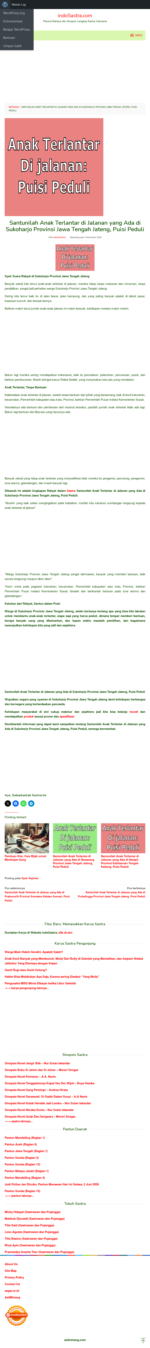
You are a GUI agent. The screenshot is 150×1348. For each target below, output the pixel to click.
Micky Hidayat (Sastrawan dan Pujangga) (33, 1212)
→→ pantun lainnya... (19, 1195)
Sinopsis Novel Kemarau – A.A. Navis (30, 1076)
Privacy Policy (14, 1277)
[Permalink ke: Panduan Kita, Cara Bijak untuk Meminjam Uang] (27, 838)
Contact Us (12, 1284)
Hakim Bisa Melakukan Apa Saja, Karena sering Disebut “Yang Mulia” (52, 976)
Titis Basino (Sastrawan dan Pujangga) (31, 1238)
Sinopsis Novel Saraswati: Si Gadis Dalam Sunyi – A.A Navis (46, 1096)
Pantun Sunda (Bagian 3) (22, 1157)
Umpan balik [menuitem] (12, 46)
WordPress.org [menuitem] (14, 13)
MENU (138, 35)
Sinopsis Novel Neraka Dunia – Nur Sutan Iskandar (39, 1110)
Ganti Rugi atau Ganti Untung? (26, 970)
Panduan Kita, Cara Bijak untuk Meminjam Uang (25, 858)
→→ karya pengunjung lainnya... (27, 988)
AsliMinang (12, 1297)
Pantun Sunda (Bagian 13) (22, 1191)
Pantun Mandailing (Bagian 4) (25, 1177)
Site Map (11, 1270)
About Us (11, 1264)
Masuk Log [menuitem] (19, 4)
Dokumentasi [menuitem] (12, 21)
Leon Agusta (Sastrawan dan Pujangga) (32, 1232)
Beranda (14, 106)
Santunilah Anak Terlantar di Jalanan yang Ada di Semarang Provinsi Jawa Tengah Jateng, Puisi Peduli (73, 861)
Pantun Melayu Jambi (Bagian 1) (27, 1171)
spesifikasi (67, 716)
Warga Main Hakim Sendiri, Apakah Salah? (34, 952)
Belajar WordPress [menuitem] (16, 29)
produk (29, 716)
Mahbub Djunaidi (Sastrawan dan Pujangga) (35, 1218)
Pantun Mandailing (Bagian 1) (25, 1137)
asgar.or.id (12, 1290)
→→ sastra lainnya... (19, 1121)
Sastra (71, 490)
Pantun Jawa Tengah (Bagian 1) (26, 1151)
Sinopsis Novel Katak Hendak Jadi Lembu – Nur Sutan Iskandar (48, 1103)
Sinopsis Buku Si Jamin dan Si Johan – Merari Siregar (41, 1070)
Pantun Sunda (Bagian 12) (22, 1164)
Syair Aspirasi (29, 878)
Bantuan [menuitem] (9, 38)
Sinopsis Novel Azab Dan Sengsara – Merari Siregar (40, 1116)
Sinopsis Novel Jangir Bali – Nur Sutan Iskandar (37, 1063)
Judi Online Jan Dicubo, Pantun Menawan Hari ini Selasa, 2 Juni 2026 (52, 1184)
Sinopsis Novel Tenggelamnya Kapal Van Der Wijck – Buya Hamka (49, 1083)
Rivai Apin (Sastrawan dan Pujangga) (30, 1245)
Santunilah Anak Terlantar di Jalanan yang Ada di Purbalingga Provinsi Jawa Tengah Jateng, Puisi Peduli (111, 892)
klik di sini (65, 932)
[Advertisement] (75, 71)
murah (133, 711)
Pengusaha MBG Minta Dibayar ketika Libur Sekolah (40, 983)
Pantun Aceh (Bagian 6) (21, 1144)
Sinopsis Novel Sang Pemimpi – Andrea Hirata (36, 1090)
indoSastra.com (75, 15)
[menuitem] (5, 4)
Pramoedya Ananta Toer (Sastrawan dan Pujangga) (39, 1252)
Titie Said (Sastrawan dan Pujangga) (29, 1225)
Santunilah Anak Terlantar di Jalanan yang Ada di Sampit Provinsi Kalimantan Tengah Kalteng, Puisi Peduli (120, 861)
